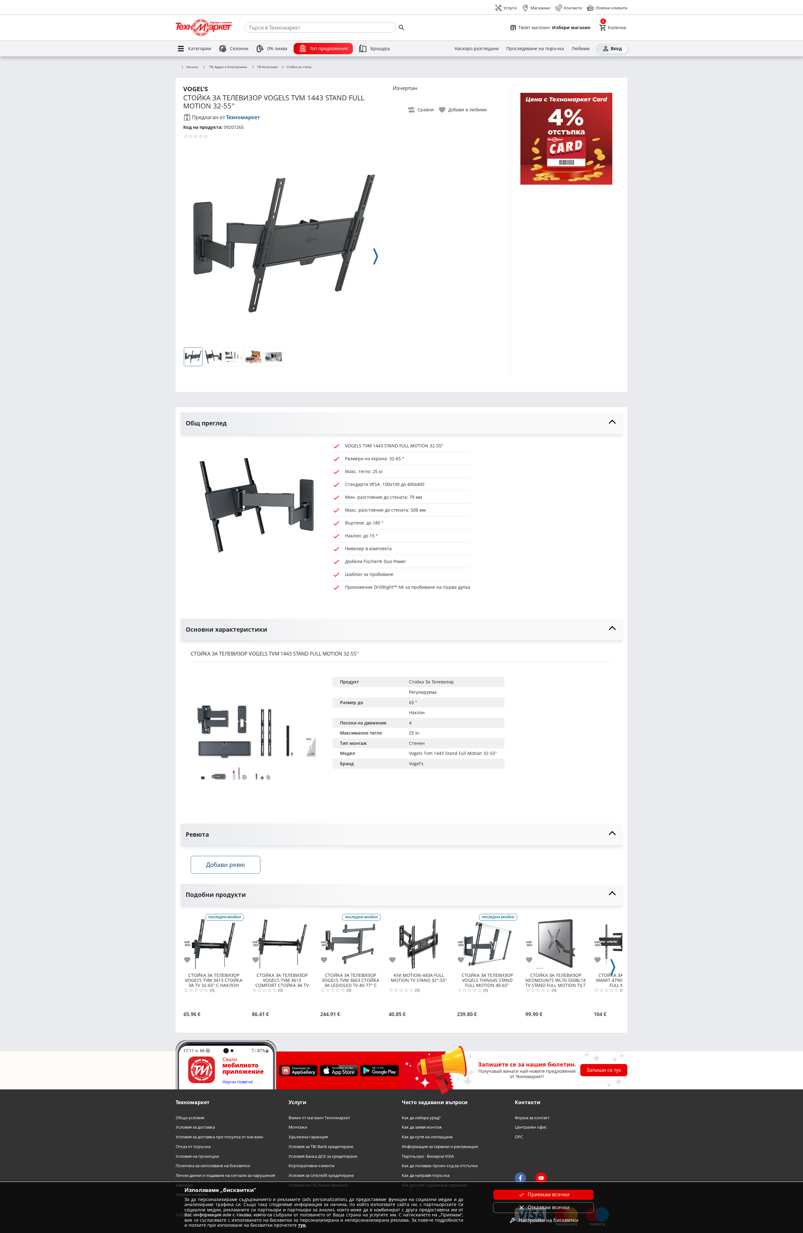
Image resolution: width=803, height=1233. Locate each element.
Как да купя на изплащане (427, 1137)
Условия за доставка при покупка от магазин (219, 1137)
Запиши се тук (604, 1070)
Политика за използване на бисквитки (213, 1165)
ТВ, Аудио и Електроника (228, 67)
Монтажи (298, 1127)
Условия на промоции (197, 1156)
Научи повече (237, 1082)
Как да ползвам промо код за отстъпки (440, 1165)
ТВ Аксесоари (267, 67)
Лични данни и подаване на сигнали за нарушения (225, 1175)
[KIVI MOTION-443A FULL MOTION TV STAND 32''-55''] (418, 941)
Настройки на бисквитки (548, 1220)
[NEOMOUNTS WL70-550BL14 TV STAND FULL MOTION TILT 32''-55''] (555, 941)
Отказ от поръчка (193, 1146)
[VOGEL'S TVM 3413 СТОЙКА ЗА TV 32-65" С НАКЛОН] (213, 941)
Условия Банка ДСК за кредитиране (323, 1156)
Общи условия (190, 1117)
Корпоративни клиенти (311, 1165)
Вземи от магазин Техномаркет (319, 1117)
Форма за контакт (532, 1117)
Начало (192, 67)
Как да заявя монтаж (422, 1127)
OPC (519, 1137)
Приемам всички (548, 1194)
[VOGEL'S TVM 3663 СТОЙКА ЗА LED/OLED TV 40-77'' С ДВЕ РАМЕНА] (350, 941)
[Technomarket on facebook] (520, 1178)
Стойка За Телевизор (431, 682)
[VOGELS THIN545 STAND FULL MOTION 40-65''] (487, 941)
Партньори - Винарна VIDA (428, 1156)
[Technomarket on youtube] (541, 1178)
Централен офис (531, 1127)
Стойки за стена (299, 67)
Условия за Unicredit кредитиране (321, 1175)
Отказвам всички (548, 1207)
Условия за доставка (195, 1127)
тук (302, 1225)
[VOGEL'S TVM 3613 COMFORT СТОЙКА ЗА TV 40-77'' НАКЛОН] (282, 941)
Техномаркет (243, 117)
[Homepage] (204, 27)
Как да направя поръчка (425, 1175)
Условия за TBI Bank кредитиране (321, 1146)
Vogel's (416, 764)
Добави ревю (225, 864)
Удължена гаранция (308, 1137)
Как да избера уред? (421, 1117)
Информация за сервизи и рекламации (440, 1146)
